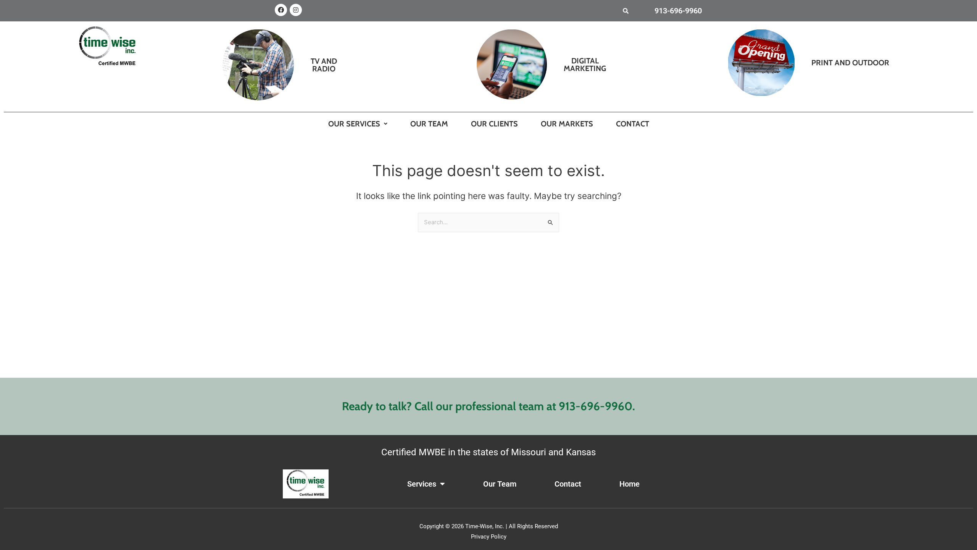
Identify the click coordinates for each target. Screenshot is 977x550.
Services (421, 484)
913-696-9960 (678, 10)
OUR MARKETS (567, 123)
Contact (568, 484)
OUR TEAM (429, 123)
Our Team (499, 484)
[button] (357, 123)
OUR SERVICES (354, 123)
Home (629, 484)
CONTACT (632, 123)
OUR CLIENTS (494, 123)
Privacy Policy (488, 536)
